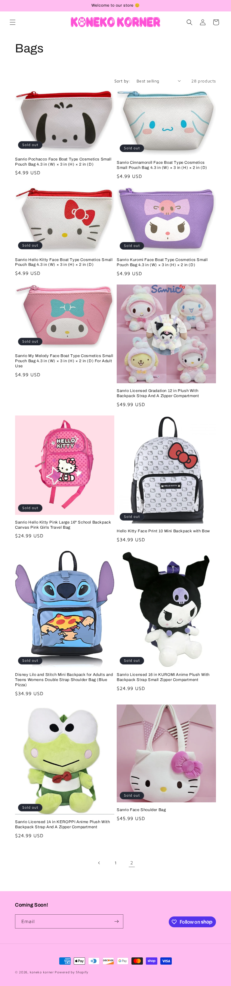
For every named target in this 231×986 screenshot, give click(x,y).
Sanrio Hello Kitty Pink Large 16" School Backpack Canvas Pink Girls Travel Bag (63, 525)
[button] (12, 22)
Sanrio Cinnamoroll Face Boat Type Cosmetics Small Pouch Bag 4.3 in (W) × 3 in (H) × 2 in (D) (162, 165)
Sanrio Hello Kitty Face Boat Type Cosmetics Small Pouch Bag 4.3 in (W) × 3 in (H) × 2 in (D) (63, 262)
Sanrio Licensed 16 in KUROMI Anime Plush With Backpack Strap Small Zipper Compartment (163, 677)
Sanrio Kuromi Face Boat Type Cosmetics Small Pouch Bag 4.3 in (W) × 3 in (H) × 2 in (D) (162, 262)
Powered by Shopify (71, 972)
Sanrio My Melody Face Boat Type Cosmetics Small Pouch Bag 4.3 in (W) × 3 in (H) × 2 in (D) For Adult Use (64, 361)
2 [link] (131, 862)
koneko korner (42, 972)
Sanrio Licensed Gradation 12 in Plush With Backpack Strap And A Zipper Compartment (158, 393)
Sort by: (122, 80)
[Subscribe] (116, 921)
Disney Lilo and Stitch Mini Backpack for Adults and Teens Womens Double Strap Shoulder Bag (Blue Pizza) (64, 680)
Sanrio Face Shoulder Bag (141, 810)
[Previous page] (99, 862)
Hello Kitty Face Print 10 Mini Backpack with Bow (163, 531)
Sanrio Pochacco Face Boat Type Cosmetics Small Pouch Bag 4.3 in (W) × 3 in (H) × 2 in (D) (63, 161)
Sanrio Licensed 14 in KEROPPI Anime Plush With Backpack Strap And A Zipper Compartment (62, 824)
